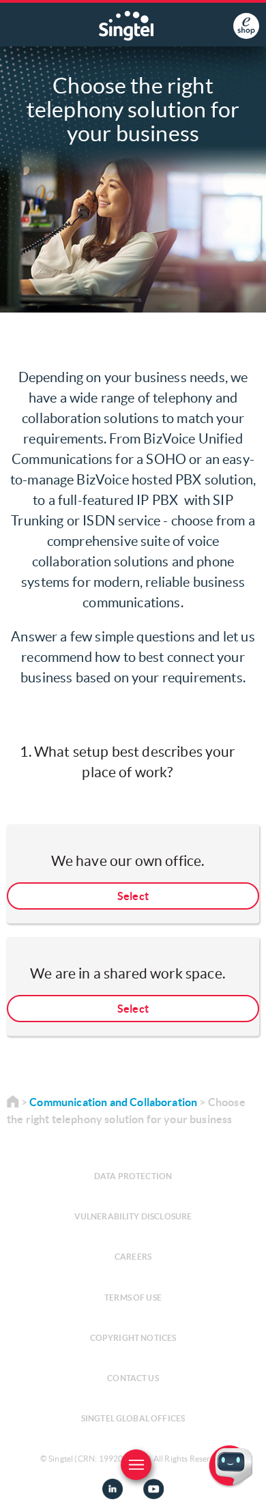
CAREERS (133, 1256)
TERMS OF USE (133, 1297)
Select (133, 896)
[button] (244, 1484)
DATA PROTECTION (133, 1176)
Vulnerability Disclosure (133, 1216)
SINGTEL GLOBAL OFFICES (133, 1418)
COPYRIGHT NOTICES (133, 1337)
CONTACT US (133, 1378)
